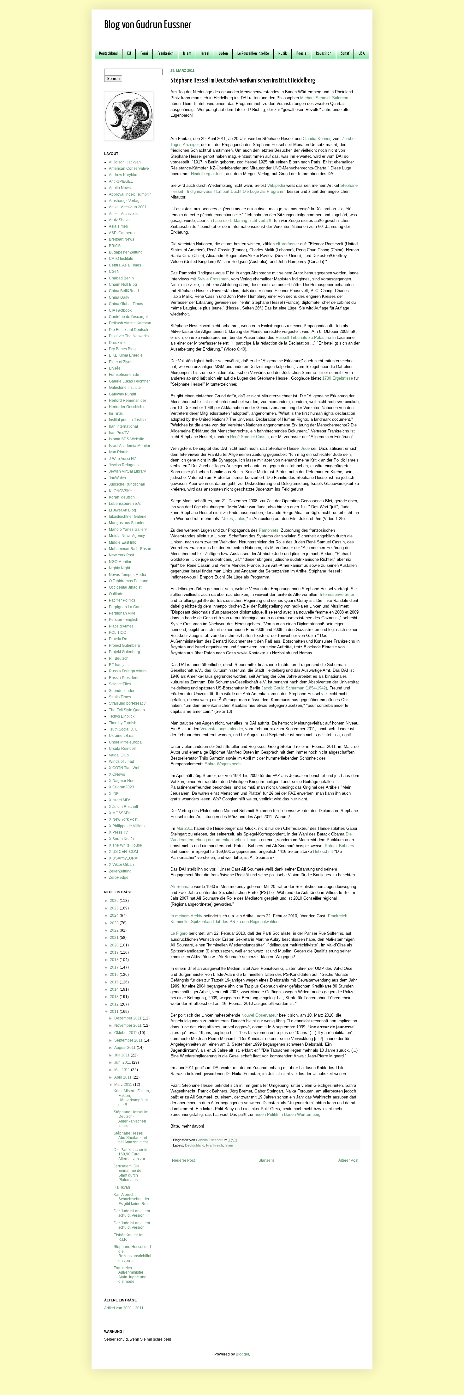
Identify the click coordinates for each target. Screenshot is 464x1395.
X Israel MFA (119, 800)
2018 (115, 960)
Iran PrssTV (119, 433)
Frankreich (166, 54)
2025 (115, 908)
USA (362, 54)
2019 (115, 952)
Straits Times (120, 697)
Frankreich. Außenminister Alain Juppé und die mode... (130, 1275)
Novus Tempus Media (127, 574)
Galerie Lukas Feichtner (129, 381)
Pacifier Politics (122, 600)
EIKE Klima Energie (126, 355)
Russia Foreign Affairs (127, 671)
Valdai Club (119, 755)
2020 (115, 945)
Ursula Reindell (122, 748)
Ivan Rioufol (119, 452)
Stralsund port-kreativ (127, 703)
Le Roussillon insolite (253, 54)
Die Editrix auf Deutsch (128, 329)
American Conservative (129, 168)
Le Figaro (178, 933)
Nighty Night (119, 568)
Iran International (123, 426)
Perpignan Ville (122, 613)
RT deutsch (118, 658)
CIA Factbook (120, 310)
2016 (115, 974)
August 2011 (125, 1047)
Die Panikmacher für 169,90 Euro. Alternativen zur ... (131, 1154)
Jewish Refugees (124, 465)
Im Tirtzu (116, 413)
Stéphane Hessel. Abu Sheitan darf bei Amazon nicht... (132, 1138)
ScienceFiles (120, 684)
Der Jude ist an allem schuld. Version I (132, 1213)
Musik (282, 54)
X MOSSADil (120, 813)
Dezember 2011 (128, 1018)
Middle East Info (122, 542)
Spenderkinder (121, 690)
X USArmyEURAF (124, 858)
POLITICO (117, 632)
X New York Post (123, 819)
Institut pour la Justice (127, 420)
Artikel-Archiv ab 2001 (128, 207)
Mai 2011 (122, 1070)
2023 (115, 923)
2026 (115, 900)
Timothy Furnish (122, 723)
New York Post (121, 555)
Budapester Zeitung (126, 252)
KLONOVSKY (120, 491)
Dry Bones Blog (122, 349)
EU (129, 54)
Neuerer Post (183, 1160)
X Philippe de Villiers (127, 826)
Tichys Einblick (121, 716)
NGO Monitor (120, 562)
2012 (115, 1004)
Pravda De (118, 639)
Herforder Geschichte (127, 407)
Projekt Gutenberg (124, 652)
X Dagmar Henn (123, 781)
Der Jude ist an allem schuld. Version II (132, 1225)
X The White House (125, 845)
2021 (115, 937)
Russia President (123, 678)
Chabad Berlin (121, 278)
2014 (115, 989)
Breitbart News (121, 239)
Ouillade (116, 594)
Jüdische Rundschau (127, 484)
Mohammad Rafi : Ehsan (130, 549)
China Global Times (126, 304)
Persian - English (123, 619)
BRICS (115, 246)
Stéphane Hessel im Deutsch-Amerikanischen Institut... (131, 1119)
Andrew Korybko (123, 175)
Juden (223, 54)
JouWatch (117, 478)
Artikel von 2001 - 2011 (124, 1308)
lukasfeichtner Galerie (127, 516)
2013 (115, 996)
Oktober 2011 (126, 1033)
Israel (205, 54)
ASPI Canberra (122, 233)
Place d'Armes (121, 626)
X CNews (117, 774)
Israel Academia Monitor (129, 446)
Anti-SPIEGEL (121, 181)
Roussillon (323, 54)
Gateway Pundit (122, 394)
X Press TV (118, 832)
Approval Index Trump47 (130, 194)
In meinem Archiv (186, 916)
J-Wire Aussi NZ (122, 458)
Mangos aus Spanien (127, 523)
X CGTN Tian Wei (124, 768)
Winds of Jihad (121, 761)
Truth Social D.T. (123, 729)
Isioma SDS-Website (126, 439)
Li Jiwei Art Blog (122, 510)
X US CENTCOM (123, 851)
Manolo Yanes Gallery (128, 529)
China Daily (119, 297)
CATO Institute (121, 258)
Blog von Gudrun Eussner (148, 25)
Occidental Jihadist (125, 587)
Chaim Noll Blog (123, 284)
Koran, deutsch (122, 497)
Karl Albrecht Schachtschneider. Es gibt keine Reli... (132, 1199)
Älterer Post (348, 1160)
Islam (187, 54)
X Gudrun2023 (121, 787)
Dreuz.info (118, 342)
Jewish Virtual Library (127, 471)
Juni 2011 (123, 1062)
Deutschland (108, 54)
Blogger (242, 1354)
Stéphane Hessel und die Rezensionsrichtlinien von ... (132, 1254)
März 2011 (123, 1084)
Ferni (144, 54)
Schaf (345, 54)
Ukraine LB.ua (121, 735)
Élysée (115, 368)
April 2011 (123, 1077)
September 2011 (129, 1040)
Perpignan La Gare (125, 607)
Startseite (267, 1160)
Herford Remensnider (127, 400)
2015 (115, 982)
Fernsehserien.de (124, 374)
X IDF (113, 794)
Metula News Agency (127, 536)
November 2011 (128, 1025)
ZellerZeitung (120, 871)
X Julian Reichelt (123, 807)
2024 (115, 915)
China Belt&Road (124, 291)
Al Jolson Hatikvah (125, 162)
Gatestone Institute (125, 387)
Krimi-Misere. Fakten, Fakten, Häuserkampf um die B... (132, 1098)
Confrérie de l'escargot (128, 317)
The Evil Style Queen (127, 710)
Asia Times (118, 226)
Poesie (301, 54)
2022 (115, 930)
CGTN (114, 271)
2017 (115, 967)
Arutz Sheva (119, 220)
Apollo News (120, 188)
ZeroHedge (118, 877)
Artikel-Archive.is (123, 213)
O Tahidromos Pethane (128, 581)
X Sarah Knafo (121, 839)
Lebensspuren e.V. (125, 503)
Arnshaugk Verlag (124, 201)
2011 (115, 1011)
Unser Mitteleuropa (125, 742)
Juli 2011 (122, 1055)
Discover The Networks (129, 336)
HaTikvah (122, 1187)
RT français (118, 665)
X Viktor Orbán (121, 864)
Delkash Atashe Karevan (130, 323)
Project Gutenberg (124, 645)
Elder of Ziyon (121, 362)
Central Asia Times (125, 265)
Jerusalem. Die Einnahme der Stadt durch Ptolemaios (128, 1173)
